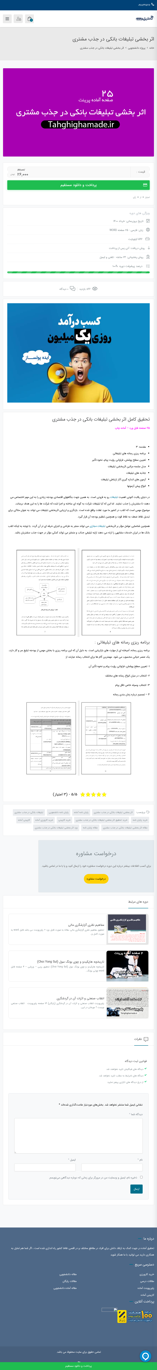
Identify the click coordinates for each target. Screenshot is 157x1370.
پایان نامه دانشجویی (59, 812)
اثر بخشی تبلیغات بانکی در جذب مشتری (113, 812)
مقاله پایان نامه (90, 828)
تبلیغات (114, 497)
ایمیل (72, 1160)
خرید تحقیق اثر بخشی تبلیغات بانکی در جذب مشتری (101, 820)
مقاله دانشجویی (68, 1274)
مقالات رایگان (70, 1281)
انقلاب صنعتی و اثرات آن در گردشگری (80, 998)
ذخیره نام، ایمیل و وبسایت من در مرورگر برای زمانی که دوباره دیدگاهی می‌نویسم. (93, 1178)
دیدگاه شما (136, 1114)
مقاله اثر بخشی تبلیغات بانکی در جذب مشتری (125, 828)
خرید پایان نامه (140, 820)
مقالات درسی (147, 1281)
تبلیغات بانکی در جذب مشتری (29, 812)
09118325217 (144, 5)
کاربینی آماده (24, 820)
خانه (151, 48)
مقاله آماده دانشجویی (65, 1288)
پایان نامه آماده (81, 812)
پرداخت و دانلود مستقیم (79, 185)
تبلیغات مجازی (97, 526)
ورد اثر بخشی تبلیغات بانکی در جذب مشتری (56, 828)
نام (140, 1160)
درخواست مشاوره (96, 879)
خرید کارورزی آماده (44, 820)
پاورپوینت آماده (146, 1288)
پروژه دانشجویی (136, 48)
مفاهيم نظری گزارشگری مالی (86, 925)
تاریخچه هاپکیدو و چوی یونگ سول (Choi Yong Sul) (70, 961)
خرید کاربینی (64, 820)
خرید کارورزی (147, 1274)
